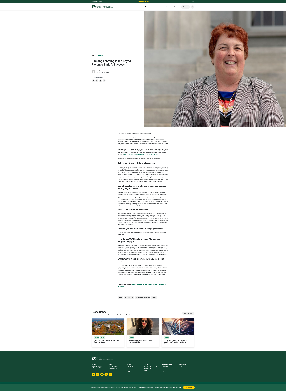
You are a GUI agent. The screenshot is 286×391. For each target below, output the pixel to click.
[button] (192, 7)
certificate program (129, 297)
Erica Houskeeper (101, 70)
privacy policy (178, 387)
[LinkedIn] (100, 80)
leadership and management (143, 297)
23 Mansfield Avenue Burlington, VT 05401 (97, 367)
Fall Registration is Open (143, 1)
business (154, 297)
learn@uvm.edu (113, 368)
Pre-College (182, 364)
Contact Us (165, 366)
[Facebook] (93, 80)
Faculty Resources (167, 369)
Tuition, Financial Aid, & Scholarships (150, 367)
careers (120, 297)
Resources (159, 7)
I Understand (189, 387)
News (167, 7)
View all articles (188, 313)
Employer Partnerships (168, 364)
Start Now (185, 7)
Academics (148, 7)
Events (146, 364)
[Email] (104, 80)
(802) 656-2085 (113, 366)
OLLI (180, 366)
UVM (163, 371)
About (175, 7)
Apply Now (129, 364)
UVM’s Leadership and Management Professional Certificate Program (142, 154)
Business (100, 55)
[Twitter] (96, 80)
